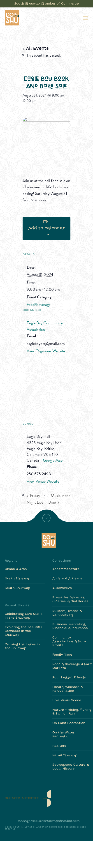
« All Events (36, 48)
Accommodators (65, 569)
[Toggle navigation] (85, 17)
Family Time (62, 654)
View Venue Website (43, 481)
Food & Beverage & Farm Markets (72, 666)
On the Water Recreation (63, 734)
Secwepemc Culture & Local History (70, 766)
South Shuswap (17, 588)
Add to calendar (46, 228)
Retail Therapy (64, 755)
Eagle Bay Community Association (45, 326)
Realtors (59, 745)
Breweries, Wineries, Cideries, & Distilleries (70, 599)
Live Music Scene (66, 700)
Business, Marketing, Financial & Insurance (70, 626)
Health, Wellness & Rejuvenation (67, 689)
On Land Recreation (68, 723)
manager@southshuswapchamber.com (49, 821)
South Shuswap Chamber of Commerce (46, 3)
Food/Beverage (39, 304)
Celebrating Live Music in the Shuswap (23, 616)
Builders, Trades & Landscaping (67, 613)
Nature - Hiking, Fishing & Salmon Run (71, 711)
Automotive (62, 588)
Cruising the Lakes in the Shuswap (22, 646)
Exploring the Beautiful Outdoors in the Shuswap (23, 631)
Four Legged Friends (69, 677)
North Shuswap (17, 578)
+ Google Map (51, 460)
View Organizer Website (46, 351)
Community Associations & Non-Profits (69, 641)
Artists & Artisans (67, 578)
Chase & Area (16, 569)
